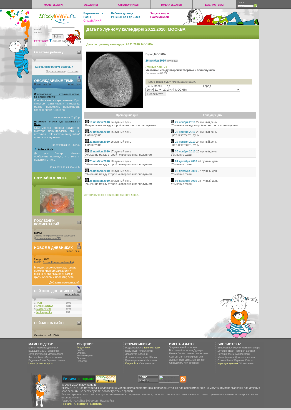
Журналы (238, 360)
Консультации (152, 347)
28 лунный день (208, 180)
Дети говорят (55, 354)
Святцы (173, 356)
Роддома (130, 347)
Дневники (53, 350)
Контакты (96, 403)
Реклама (66, 403)
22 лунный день (206, 122)
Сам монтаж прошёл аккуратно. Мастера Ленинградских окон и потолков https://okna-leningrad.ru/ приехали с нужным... (57, 132)
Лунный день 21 (156, 67)
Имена (173, 353)
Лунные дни (198, 359)
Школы (153, 357)
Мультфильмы (226, 357)
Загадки (250, 350)
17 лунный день (120, 151)
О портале (81, 403)
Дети (31, 354)
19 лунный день (120, 171)
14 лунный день (120, 122)
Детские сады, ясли (136, 357)
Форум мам (83, 347)
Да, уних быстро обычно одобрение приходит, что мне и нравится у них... (57, 156)
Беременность (93, 13)
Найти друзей (159, 17)
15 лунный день (120, 132)
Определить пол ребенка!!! (184, 362)
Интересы (41, 354)
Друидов (198, 350)
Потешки (240, 350)
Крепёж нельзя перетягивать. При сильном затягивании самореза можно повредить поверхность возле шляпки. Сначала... (57, 105)
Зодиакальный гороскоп (183, 347)
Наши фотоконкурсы (40, 363)
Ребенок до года (122, 13)
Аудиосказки (242, 354)
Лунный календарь (180, 359)
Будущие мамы (37, 350)
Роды (87, 17)
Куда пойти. (132, 363)
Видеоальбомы (37, 360)
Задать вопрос (160, 13)
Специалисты (147, 363)
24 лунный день (206, 141)
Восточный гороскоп (181, 350)
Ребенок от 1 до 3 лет (125, 17)
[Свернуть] (79, 52)
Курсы (139, 347)
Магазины (151, 360)
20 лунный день (120, 180)
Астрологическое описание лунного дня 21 (112, 194)
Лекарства (131, 354)
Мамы (31, 347)
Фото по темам (54, 357)
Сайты (249, 360)
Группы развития (135, 360)
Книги (229, 360)
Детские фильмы (245, 357)
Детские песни (226, 354)
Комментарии (85, 355)
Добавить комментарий (64, 282)
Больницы (131, 350)
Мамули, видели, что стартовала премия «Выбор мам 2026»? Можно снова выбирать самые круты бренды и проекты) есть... (55, 272)
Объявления (246, 363)
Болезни (143, 354)
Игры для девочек (228, 363)
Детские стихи (226, 350)
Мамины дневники (47, 347)
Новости (82, 361)
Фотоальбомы (36, 357)
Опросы (81, 352)
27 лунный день (208, 171)
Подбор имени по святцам (193, 353)
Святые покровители (191, 356)
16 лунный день (120, 141)
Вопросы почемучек (229, 347)
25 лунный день (206, 151)
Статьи (222, 360)
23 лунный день (206, 132)
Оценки (81, 358)
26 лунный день (208, 161)
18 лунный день (120, 161)
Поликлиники (145, 350)
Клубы (80, 350)
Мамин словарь (251, 347)
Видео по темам (56, 360)
